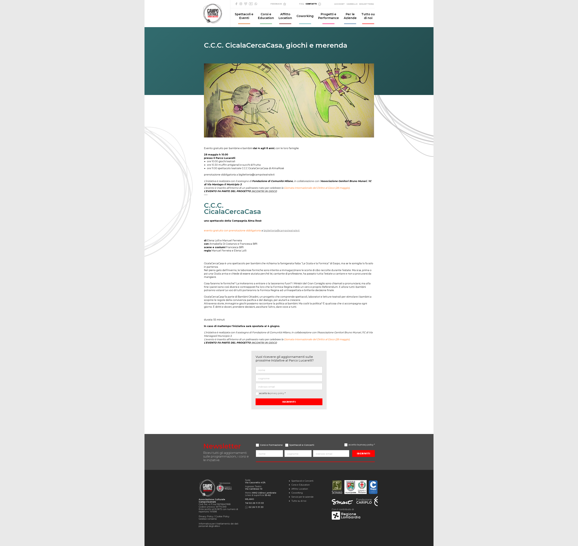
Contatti (311, 4)
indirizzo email (333, 459)
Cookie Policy (222, 516)
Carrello (351, 4)
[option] (289, 100)
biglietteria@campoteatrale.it (282, 230)
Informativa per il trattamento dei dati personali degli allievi (218, 524)
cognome (299, 459)
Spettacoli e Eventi (244, 16)
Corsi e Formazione (271, 444)
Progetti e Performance (328, 16)
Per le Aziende (350, 16)
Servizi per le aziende (302, 497)
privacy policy (277, 393)
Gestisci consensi (208, 519)
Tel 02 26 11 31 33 (254, 503)
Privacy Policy (206, 516)
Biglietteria (366, 4)
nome (270, 459)
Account (339, 4)
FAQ (301, 4)
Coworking (305, 16)
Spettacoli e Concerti (301, 444)
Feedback (276, 4)
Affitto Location (285, 16)
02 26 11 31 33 (256, 507)
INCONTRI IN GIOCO (264, 191)
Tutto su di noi (368, 16)
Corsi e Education (266, 16)
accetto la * (272, 393)
